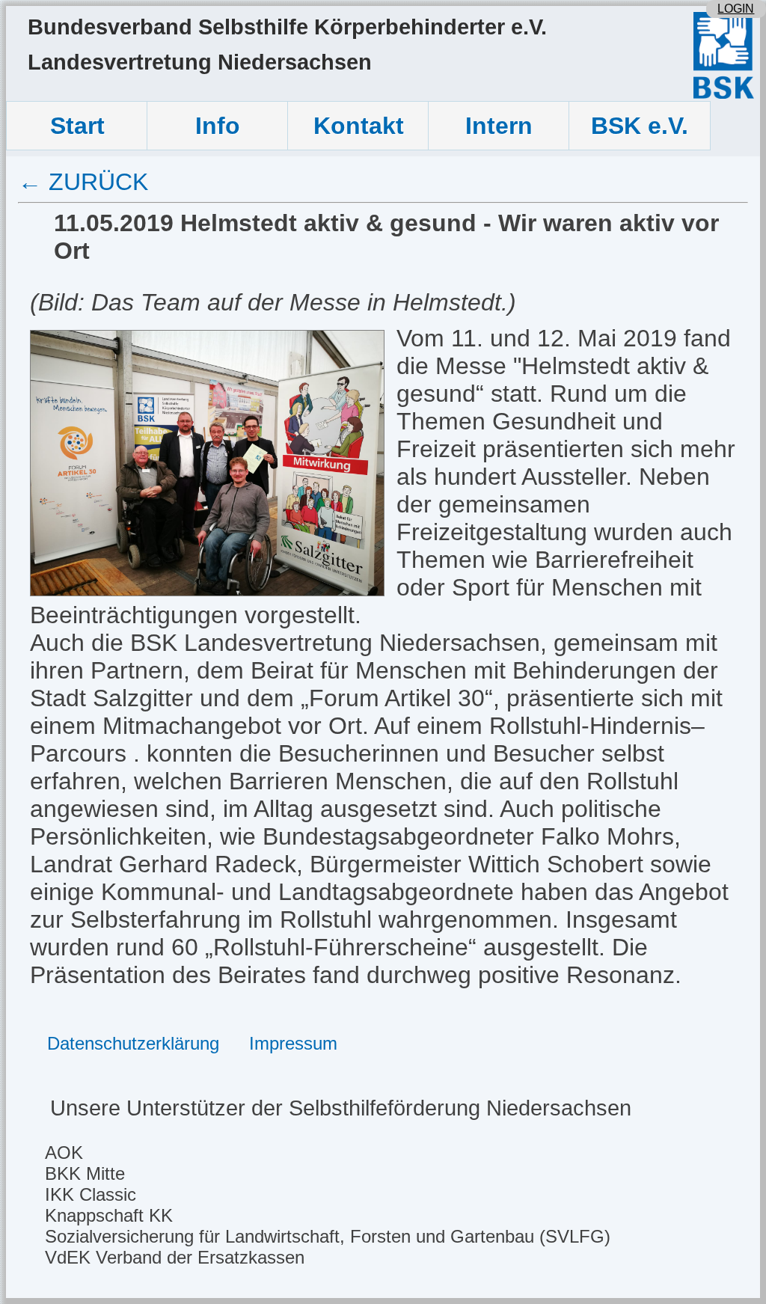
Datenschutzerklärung (133, 1043)
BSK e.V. (639, 125)
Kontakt (358, 125)
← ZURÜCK (83, 181)
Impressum (293, 1043)
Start (77, 125)
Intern (499, 125)
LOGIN (735, 8)
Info (217, 125)
